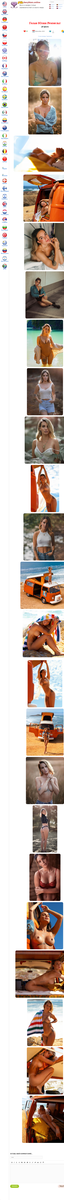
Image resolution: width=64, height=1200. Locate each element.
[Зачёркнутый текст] (19, 1162)
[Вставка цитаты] (38, 1162)
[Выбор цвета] (32, 1162)
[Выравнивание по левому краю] (22, 1162)
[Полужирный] (12, 1162)
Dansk (52, 8)
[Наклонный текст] (14, 1162)
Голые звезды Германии (45, 36)
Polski (52, 6)
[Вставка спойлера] (43, 1162)
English (52, 4)
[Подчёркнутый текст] (16, 1162)
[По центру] (24, 1162)
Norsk (59, 8)
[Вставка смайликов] (30, 1162)
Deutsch (60, 4)
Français (60, 6)
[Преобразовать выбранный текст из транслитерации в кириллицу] (40, 1162)
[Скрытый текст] (35, 1162)
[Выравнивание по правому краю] (27, 1162)
